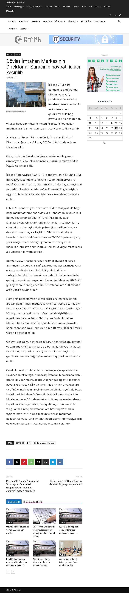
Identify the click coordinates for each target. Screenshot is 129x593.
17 (90, 128)
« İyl (104, 142)
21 (112, 128)
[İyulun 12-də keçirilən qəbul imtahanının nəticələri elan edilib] (70, 516)
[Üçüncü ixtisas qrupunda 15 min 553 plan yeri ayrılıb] (17, 516)
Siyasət (72, 21)
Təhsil (8, 6)
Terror (76, 6)
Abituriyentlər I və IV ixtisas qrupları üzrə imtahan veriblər (41, 562)
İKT (90, 6)
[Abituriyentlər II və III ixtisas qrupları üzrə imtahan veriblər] (70, 548)
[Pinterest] (24, 462)
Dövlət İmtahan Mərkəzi (44, 443)
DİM (29, 443)
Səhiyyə (48, 6)
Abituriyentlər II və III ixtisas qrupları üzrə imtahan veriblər (68, 562)
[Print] (45, 462)
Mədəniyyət (19, 6)
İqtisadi (85, 21)
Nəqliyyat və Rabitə (34, 6)
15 (116, 122)
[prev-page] (8, 572)
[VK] (60, 462)
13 (107, 122)
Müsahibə (10, 11)
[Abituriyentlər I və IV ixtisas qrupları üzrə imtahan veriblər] (44, 548)
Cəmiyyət (98, 21)
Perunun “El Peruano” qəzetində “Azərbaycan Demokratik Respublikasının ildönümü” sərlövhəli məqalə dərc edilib (22, 486)
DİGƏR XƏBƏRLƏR (32, 502)
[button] (119, 21)
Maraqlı (107, 6)
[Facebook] (110, 15)
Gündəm (59, 21)
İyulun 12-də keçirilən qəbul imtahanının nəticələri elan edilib (68, 530)
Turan (11, 21)
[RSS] (115, 15)
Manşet (10, 54)
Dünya (22, 21)
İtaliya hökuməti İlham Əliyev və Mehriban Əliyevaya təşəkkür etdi (65, 483)
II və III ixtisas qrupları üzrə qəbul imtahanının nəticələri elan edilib (16, 562)
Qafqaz (98, 6)
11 (96, 122)
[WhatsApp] (31, 462)
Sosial (23, 29)
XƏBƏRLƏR (14, 502)
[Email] (38, 462)
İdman (57, 6)
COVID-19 (20, 443)
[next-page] (13, 572)
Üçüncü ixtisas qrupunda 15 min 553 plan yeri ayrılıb (17, 530)
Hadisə (11, 29)
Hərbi (84, 6)
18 (96, 128)
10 (90, 122)
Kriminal (66, 6)
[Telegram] (120, 15)
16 (120, 122)
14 (112, 122)
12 (101, 122)
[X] (17, 462)
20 (107, 128)
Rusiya (46, 21)
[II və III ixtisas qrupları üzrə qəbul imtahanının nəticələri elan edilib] (17, 548)
